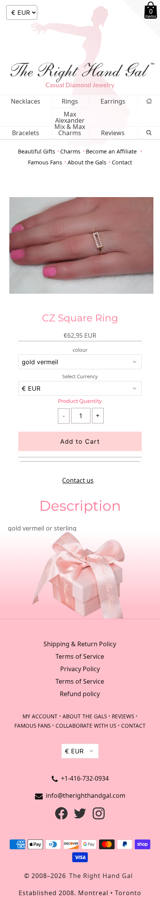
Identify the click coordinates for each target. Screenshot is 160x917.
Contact (122, 162)
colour (80, 350)
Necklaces (25, 101)
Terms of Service (80, 656)
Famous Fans (45, 162)
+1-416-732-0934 (85, 778)
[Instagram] (98, 817)
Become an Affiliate (112, 151)
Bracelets (25, 133)
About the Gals (87, 162)
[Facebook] (61, 817)
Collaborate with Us (86, 725)
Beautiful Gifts (36, 151)
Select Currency (80, 376)
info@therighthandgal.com (85, 795)
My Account (40, 716)
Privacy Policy (80, 669)
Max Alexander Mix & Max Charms (69, 123)
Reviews (113, 133)
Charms (70, 151)
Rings (70, 101)
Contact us (78, 480)
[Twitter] (80, 817)
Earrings (113, 101)
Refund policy (80, 694)
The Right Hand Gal (101, 875)
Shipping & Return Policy (79, 644)
